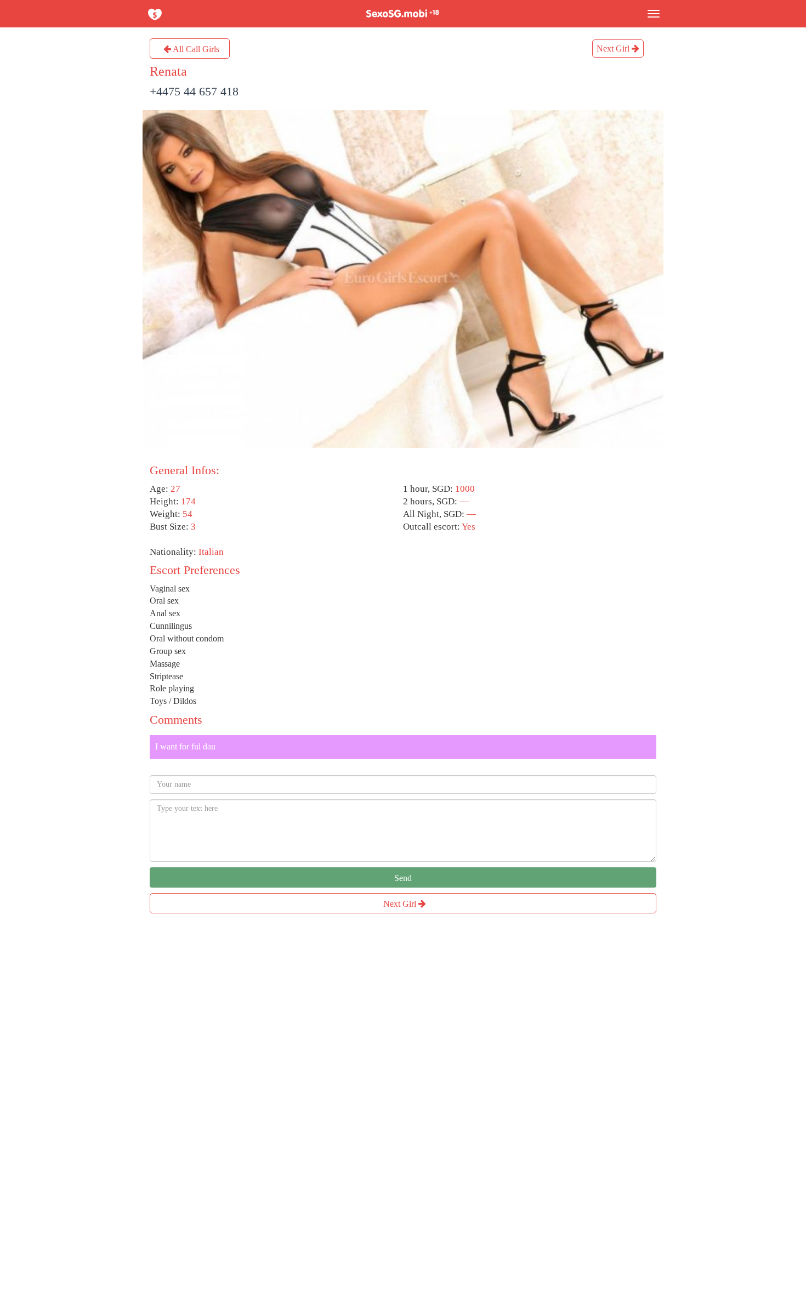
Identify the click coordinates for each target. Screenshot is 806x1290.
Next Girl (614, 48)
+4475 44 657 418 (194, 91)
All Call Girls (195, 49)
